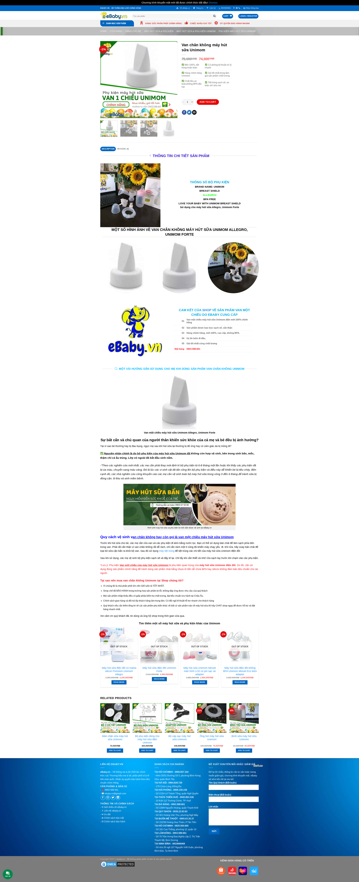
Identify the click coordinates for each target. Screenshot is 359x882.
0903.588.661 (178, 804)
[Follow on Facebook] (234, 8)
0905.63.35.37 (187, 818)
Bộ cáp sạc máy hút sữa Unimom (179, 738)
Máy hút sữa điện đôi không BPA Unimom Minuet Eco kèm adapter (240, 671)
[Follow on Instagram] (108, 797)
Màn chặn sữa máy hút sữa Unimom (115, 738)
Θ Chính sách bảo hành (113, 821)
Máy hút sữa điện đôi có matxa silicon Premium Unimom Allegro (119, 671)
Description (108, 149)
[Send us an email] (237, 8)
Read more (119, 682)
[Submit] (214, 16)
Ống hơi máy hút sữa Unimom (212, 738)
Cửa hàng (116, 31)
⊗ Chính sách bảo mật (113, 818)
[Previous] (105, 79)
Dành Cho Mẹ (133, 31)
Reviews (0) (123, 149)
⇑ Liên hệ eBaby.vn (111, 811)
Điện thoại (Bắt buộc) (220, 795)
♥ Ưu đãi (106, 814)
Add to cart (208, 102)
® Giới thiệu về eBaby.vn (114, 807)
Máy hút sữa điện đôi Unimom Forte (159, 670)
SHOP (206, 310)
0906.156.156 (180, 790)
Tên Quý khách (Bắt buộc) (222, 783)
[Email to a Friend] (194, 112)
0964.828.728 (175, 783)
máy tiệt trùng (166, 551)
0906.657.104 (181, 772)
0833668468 (178, 843)
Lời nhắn (213, 806)
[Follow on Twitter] (113, 797)
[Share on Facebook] (184, 112)
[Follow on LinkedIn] (118, 797)
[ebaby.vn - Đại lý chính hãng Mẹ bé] (113, 15)
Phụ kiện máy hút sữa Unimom (237, 31)
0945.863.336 (187, 797)
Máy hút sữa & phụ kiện (159, 31)
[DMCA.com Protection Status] (117, 864)
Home (103, 31)
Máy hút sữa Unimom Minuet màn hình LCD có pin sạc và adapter (199, 671)
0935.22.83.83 (180, 811)
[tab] (108, 149)
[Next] (172, 79)
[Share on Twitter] (189, 112)
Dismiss (213, 2)
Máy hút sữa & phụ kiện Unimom (196, 31)
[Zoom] (104, 114)
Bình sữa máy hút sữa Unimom (244, 738)
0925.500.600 (181, 826)
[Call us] (239, 8)
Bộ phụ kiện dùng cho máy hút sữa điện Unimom (147, 739)
